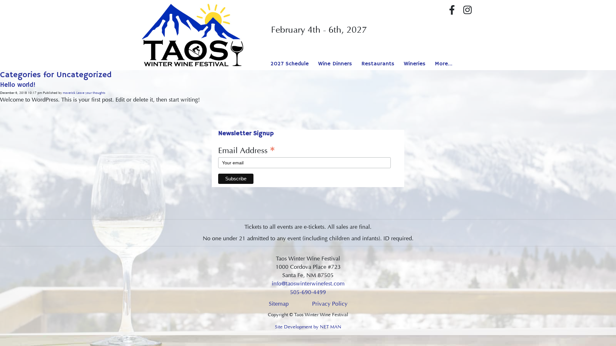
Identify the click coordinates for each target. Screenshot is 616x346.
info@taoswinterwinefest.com (308, 283)
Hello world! (18, 85)
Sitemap (279, 303)
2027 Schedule (289, 63)
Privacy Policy (329, 303)
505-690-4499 (308, 292)
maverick (69, 93)
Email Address (246, 150)
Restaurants (378, 63)
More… (443, 63)
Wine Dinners (335, 63)
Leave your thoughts (90, 93)
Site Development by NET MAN (308, 327)
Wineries (414, 63)
